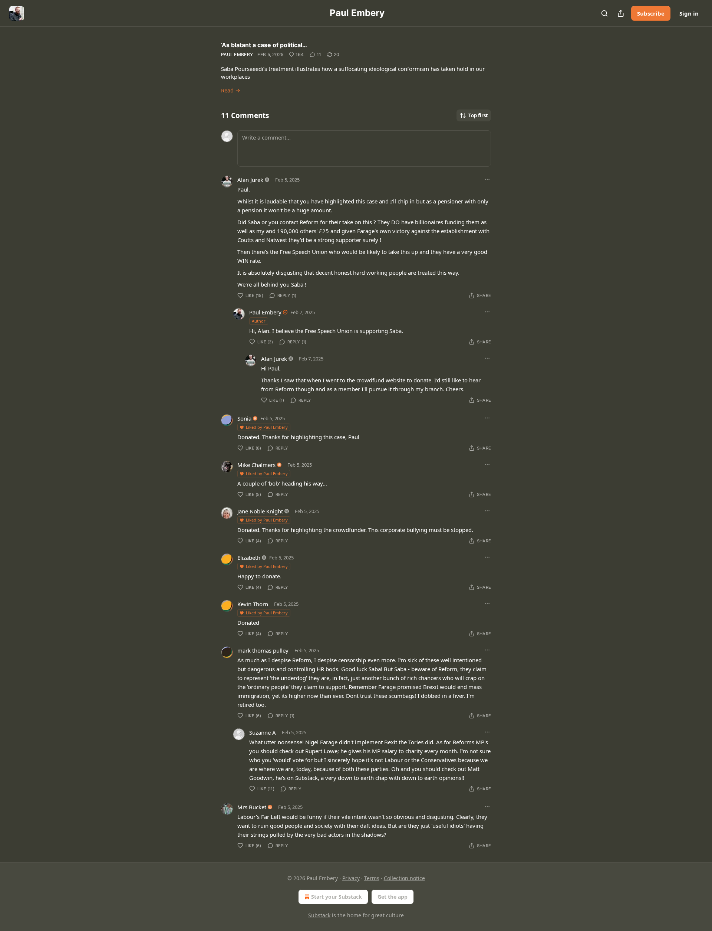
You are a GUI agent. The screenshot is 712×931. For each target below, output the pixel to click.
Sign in (689, 13)
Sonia (244, 418)
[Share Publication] (620, 13)
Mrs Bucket (251, 807)
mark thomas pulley (263, 650)
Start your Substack (336, 896)
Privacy (351, 878)
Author (259, 321)
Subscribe (651, 13)
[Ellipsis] (487, 179)
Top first (478, 115)
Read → (230, 90)
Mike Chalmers (256, 464)
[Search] (604, 13)
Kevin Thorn (252, 604)
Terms (371, 878)
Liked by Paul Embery (267, 427)
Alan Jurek (250, 179)
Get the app (393, 896)
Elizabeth (248, 557)
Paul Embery (237, 54)
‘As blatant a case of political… (264, 45)
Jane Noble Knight (260, 511)
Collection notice (404, 878)
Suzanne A (262, 732)
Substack (319, 915)
